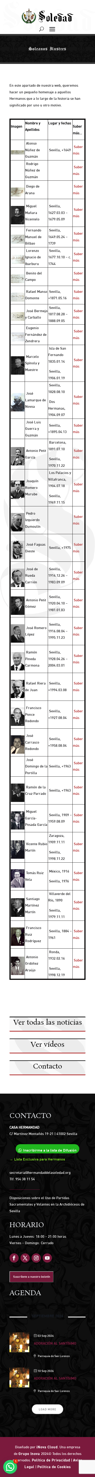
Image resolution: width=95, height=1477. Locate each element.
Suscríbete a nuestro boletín (31, 1276)
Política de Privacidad (51, 1460)
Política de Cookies (54, 1467)
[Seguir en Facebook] (14, 1258)
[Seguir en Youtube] (47, 1258)
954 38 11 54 (25, 1179)
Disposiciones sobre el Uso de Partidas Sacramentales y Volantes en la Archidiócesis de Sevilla (46, 1204)
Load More (47, 1409)
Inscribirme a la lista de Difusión (50, 1150)
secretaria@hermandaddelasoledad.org (40, 1172)
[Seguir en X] (25, 1258)
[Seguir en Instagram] (36, 1258)
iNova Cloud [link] (47, 1447)
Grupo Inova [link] (29, 1453)
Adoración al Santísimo (55, 1343)
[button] (10, 1467)
